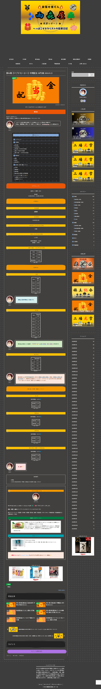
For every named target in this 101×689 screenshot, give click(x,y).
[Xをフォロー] (82, 101)
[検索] (92, 75)
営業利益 (16, 169)
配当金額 (16, 145)
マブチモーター (18, 139)
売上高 (16, 167)
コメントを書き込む (36, 651)
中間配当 (17, 142)
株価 (15, 158)
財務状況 (17, 155)
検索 (73, 72)
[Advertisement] (50, 46)
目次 (35, 135)
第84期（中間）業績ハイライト (21, 164)
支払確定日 (17, 147)
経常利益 (16, 171)
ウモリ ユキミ (83, 97)
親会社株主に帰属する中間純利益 (21, 173)
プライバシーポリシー (57, 684)
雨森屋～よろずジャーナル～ (21, 177)
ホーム (40, 684)
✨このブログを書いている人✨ (21, 175)
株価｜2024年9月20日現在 (20, 150)
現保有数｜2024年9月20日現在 (21, 148)
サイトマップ (47, 684)
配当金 (16, 160)
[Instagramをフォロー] (84, 101)
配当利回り (17, 162)
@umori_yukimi (25, 555)
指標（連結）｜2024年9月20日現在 (21, 152)
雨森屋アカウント (19, 179)
